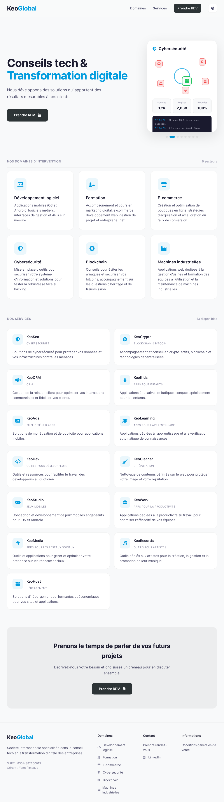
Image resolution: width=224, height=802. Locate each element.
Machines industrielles (110, 790)
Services (160, 8)
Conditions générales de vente (199, 747)
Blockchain (110, 780)
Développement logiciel (114, 747)
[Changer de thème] (212, 8)
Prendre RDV (187, 8)
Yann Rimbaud (28, 767)
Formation (110, 757)
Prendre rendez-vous (155, 747)
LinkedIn (154, 757)
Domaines (138, 8)
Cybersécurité (113, 772)
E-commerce (112, 765)
